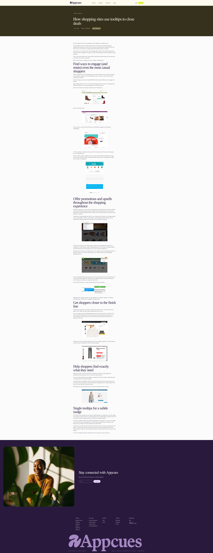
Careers (103, 522)
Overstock (80, 87)
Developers (118, 522)
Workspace (78, 522)
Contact (117, 524)
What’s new (78, 529)
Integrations (78, 527)
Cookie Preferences (140, 550)
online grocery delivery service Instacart (83, 250)
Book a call (141, 2)
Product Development (93, 520)
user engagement (83, 158)
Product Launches (92, 524)
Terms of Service (119, 550)
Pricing (114, 2)
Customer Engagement (93, 525)
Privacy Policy (134, 550)
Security (113, 550)
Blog (130, 520)
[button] (94, 3)
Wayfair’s (80, 108)
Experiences (78, 524)
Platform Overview (79, 520)
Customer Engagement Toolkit (133, 523)
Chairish (84, 127)
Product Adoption (92, 522)
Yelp (74, 276)
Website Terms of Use (127, 550)
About (103, 520)
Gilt (74, 313)
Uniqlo (74, 341)
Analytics (77, 525)
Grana (74, 377)
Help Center (118, 520)
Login (136, 2)
